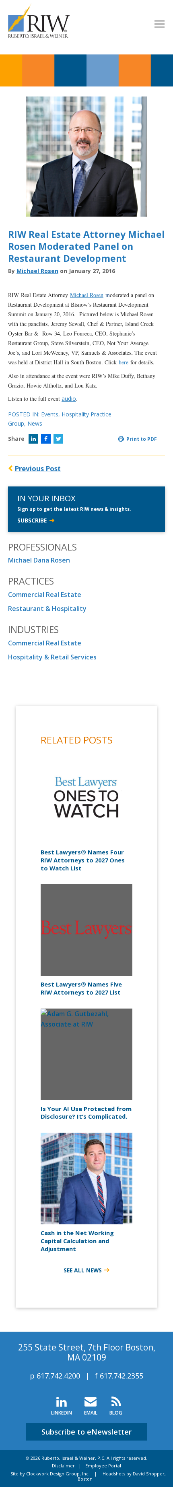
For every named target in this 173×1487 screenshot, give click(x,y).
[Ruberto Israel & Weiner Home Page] (39, 8)
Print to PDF (141, 439)
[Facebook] (46, 439)
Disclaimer (63, 1466)
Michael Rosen (37, 271)
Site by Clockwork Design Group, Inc (49, 1474)
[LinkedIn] (33, 439)
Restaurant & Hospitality (47, 608)
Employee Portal (103, 1466)
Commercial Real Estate (44, 594)
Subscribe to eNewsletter (86, 1432)
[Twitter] (58, 439)
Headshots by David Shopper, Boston (122, 1476)
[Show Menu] (159, 24)
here (123, 362)
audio (69, 398)
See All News (83, 1270)
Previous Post (37, 468)
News (34, 423)
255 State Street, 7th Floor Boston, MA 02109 (86, 1352)
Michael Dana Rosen (39, 560)
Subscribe (32, 520)
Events (49, 414)
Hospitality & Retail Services (52, 657)
